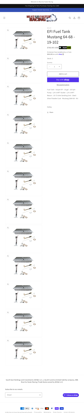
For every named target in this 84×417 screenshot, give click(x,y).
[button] (4, 18)
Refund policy (47, 412)
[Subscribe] (39, 395)
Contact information (69, 412)
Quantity (49, 62)
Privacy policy (38, 412)
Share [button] (51, 112)
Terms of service (57, 412)
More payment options (63, 84)
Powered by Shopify (27, 412)
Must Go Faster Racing (15, 412)
